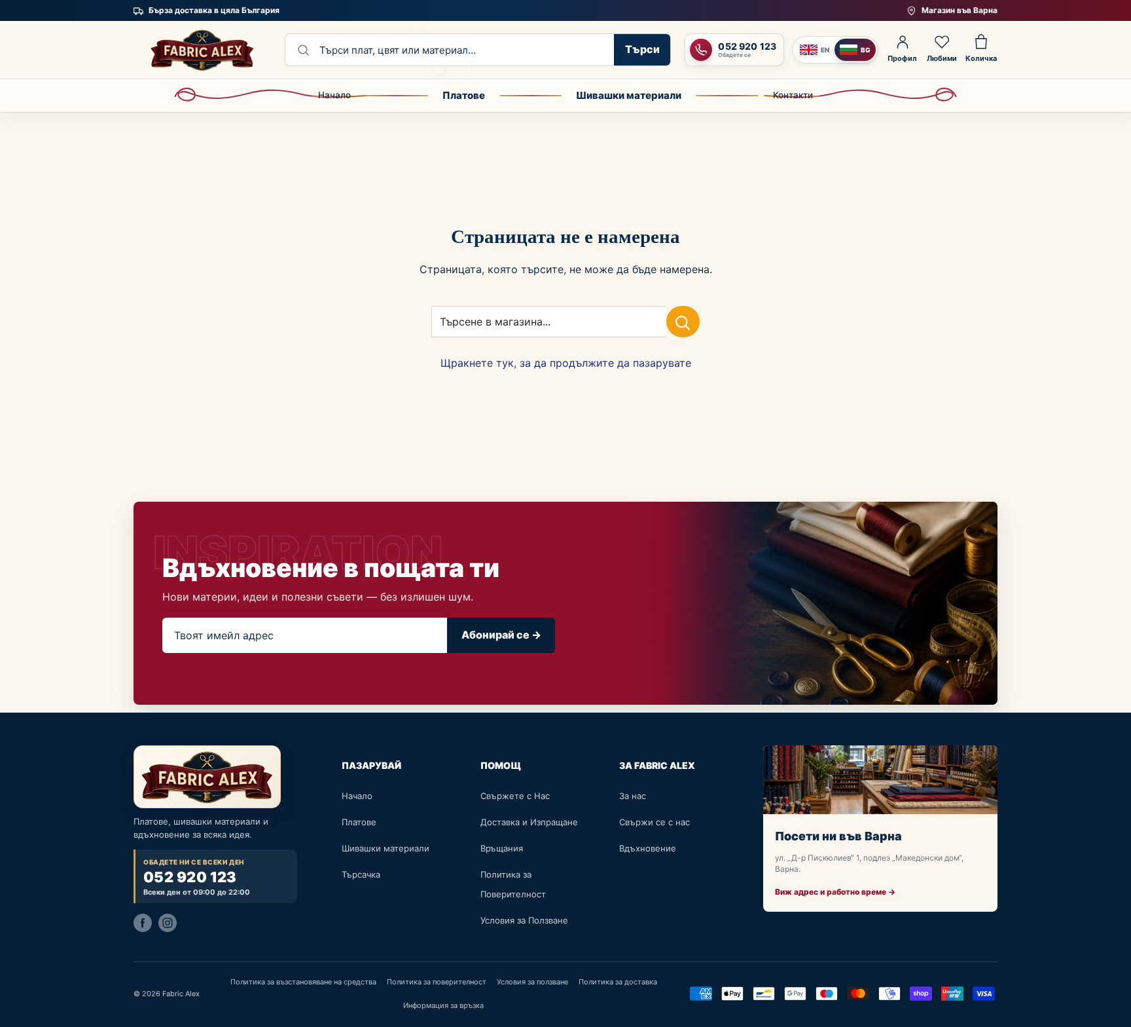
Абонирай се (501, 634)
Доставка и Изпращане (529, 822)
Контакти (793, 95)
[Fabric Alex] (202, 50)
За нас (632, 796)
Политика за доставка (618, 981)
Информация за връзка (443, 1005)
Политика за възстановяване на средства (303, 981)
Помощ (500, 765)
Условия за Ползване (524, 920)
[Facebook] (143, 922)
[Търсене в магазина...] (683, 321)
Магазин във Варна (959, 10)
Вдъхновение (647, 848)
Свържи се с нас (654, 822)
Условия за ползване (532, 981)
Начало (334, 95)
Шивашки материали (628, 95)
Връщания (501, 848)
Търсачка (361, 874)
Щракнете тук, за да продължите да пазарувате (565, 362)
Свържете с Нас (515, 796)
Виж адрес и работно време (835, 892)
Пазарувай (371, 765)
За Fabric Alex (657, 765)
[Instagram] (167, 922)
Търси (642, 49)
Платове (463, 95)
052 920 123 (190, 877)
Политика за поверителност (436, 981)
